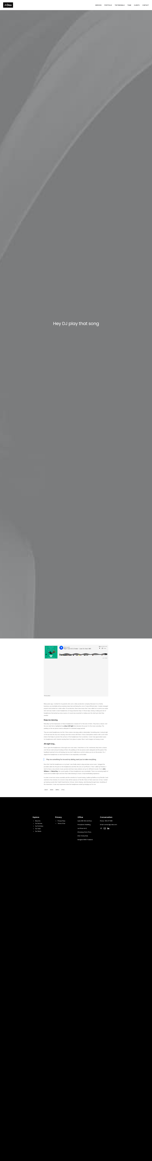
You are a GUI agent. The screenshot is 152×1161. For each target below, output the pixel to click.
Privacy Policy (61, 821)
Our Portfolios (39, 826)
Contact (145, 5)
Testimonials (120, 5)
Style (62, 789)
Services (98, 5)
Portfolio (108, 5)
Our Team (38, 828)
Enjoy (46, 789)
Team (129, 5)
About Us (37, 821)
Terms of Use (61, 823)
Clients (137, 5)
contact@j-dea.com (110, 824)
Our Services (38, 823)
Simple (57, 789)
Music (51, 789)
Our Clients (38, 831)
